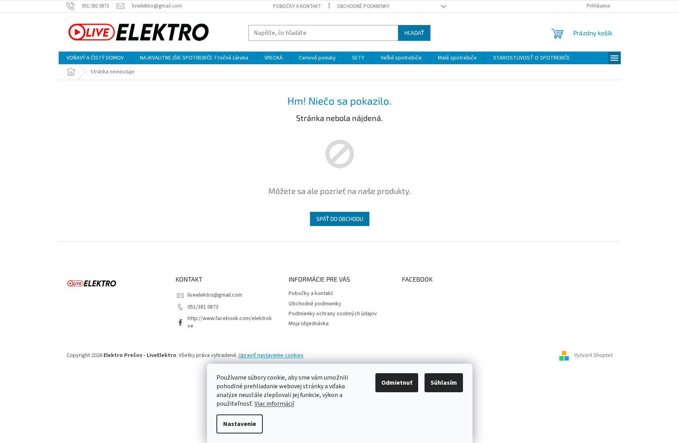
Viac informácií (274, 403)
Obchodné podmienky (363, 6)
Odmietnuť (396, 382)
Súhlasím (443, 382)
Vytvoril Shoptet (593, 356)
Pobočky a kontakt (297, 6)
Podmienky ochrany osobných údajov (333, 314)
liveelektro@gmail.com (214, 295)
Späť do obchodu (339, 218)
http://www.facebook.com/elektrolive (229, 322)
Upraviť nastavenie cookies (271, 355)
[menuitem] (95, 58)
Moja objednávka (309, 324)
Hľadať (414, 32)
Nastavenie (239, 424)
